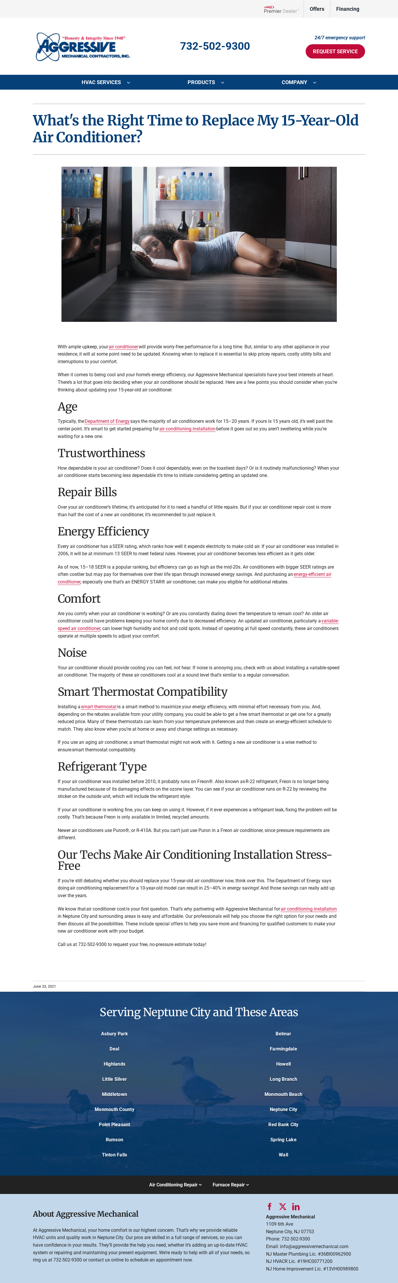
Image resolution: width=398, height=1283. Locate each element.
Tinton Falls (114, 1155)
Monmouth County (114, 1109)
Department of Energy (107, 421)
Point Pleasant (114, 1124)
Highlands (114, 1064)
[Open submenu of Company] (317, 82)
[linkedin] (296, 1206)
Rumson (114, 1139)
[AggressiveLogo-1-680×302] (84, 26)
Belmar (283, 1034)
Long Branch (283, 1079)
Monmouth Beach (283, 1094)
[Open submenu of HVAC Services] (131, 82)
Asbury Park (114, 1034)
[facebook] (269, 1206)
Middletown (114, 1094)
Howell (283, 1064)
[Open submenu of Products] (225, 82)
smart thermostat (99, 706)
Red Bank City (283, 1124)
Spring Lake (283, 1139)
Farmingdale (283, 1049)
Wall (283, 1155)
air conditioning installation (187, 429)
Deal (114, 1049)
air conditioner (123, 346)
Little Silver (114, 1079)
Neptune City (283, 1109)
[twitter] (282, 1206)
